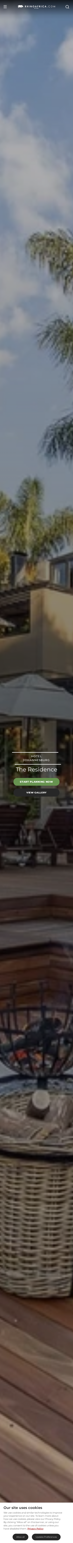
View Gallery (36, 792)
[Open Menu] (5, 6)
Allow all (20, 1537)
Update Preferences (46, 1537)
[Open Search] (67, 6)
